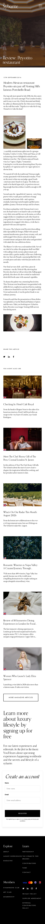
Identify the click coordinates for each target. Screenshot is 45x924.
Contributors (29, 863)
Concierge (8, 901)
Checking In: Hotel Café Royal (18, 404)
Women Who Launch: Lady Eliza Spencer (19, 677)
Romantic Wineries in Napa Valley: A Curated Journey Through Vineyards (20, 568)
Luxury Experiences (12, 856)
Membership (8, 897)
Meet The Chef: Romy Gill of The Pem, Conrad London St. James (19, 458)
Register (22, 813)
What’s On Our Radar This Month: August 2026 (20, 513)
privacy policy (27, 819)
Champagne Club (11, 888)
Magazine (8, 861)
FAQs (24, 868)
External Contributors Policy (29, 905)
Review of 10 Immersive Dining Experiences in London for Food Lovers (19, 623)
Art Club (7, 892)
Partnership (28, 852)
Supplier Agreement (31, 898)
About (6, 852)
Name (7, 783)
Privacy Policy (29, 894)
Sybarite (10, 6)
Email (7, 794)
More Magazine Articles (21, 697)
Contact (26, 872)
